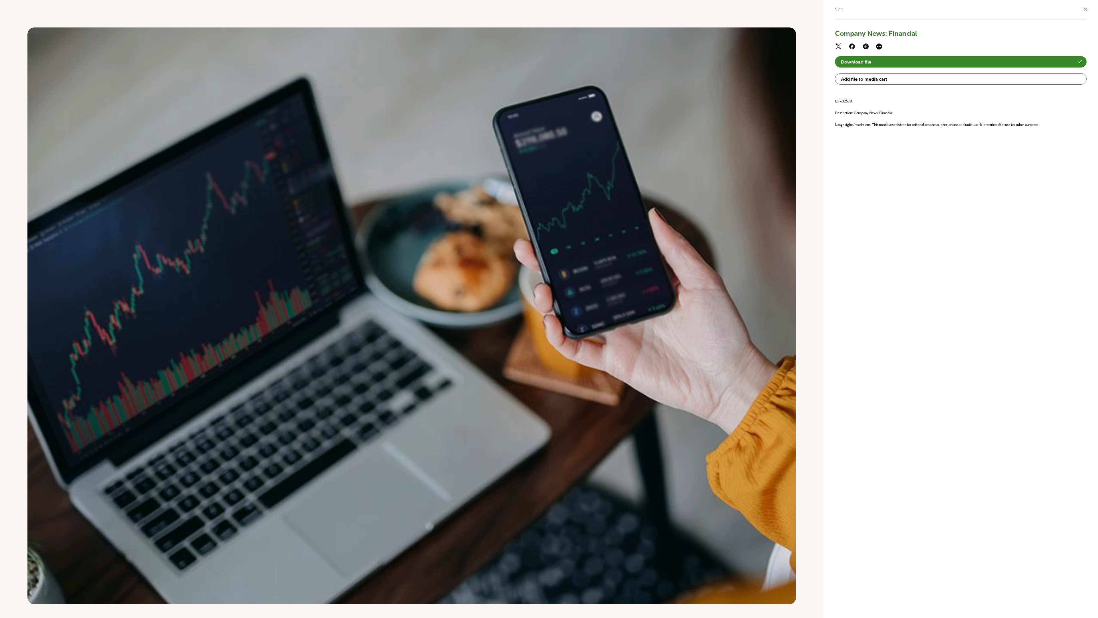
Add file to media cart (864, 79)
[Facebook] (852, 47)
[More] (879, 46)
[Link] (865, 47)
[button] (1085, 9)
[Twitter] (838, 47)
